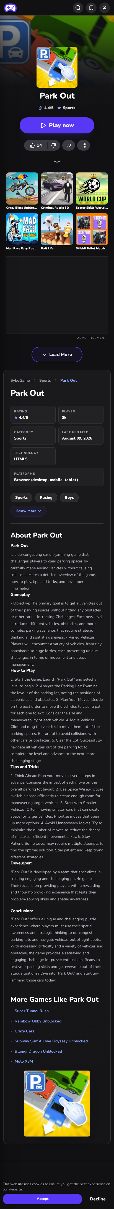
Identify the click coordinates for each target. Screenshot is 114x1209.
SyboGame (20, 380)
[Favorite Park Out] (68, 145)
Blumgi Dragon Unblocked (38, 1051)
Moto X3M (24, 1061)
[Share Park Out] (83, 145)
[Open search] (78, 7)
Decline (98, 1199)
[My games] (91, 7)
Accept (42, 1198)
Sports (45, 380)
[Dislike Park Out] (53, 145)
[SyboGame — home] (10, 7)
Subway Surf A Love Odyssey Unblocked (51, 1041)
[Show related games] (57, 161)
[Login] (104, 7)
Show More (26, 510)
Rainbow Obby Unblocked (38, 1021)
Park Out (68, 380)
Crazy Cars (24, 1031)
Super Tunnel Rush (32, 1011)
